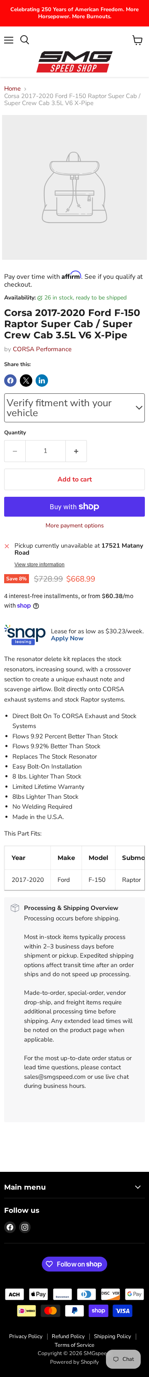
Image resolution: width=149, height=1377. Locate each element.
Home (12, 88)
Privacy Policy (26, 1336)
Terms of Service (74, 1345)
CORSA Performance (42, 349)
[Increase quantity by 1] (76, 451)
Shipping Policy (112, 1336)
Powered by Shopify (74, 1362)
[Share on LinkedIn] (42, 380)
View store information (39, 565)
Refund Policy (68, 1336)
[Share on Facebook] (10, 380)
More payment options (75, 525)
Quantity (15, 433)
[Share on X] (26, 380)
